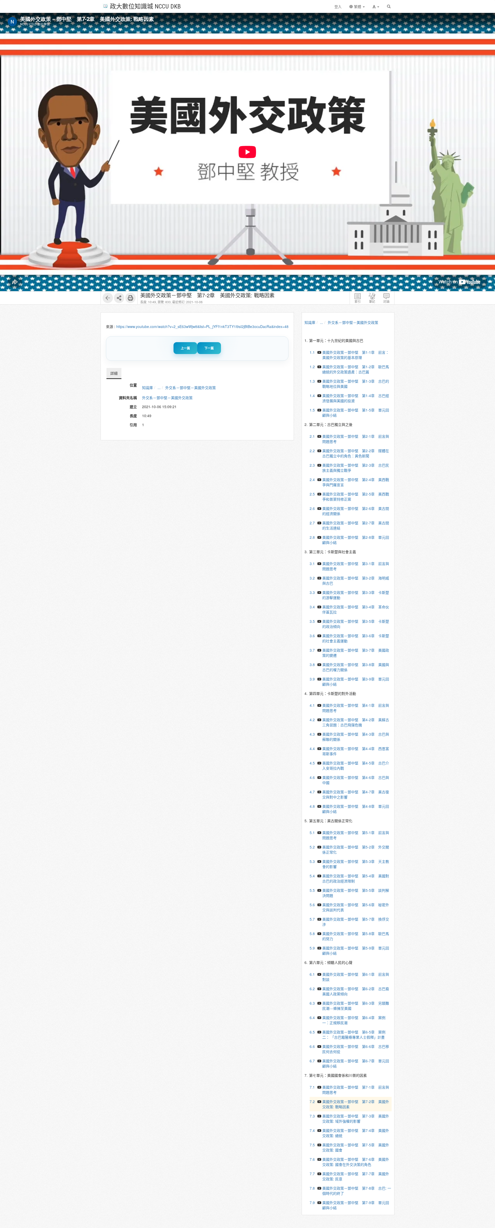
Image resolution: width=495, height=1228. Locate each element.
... (159, 387)
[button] (376, 6)
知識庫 (147, 387)
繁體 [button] (357, 6)
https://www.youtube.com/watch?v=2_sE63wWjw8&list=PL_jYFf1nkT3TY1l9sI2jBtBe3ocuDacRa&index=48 (202, 326)
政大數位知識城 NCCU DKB (145, 6)
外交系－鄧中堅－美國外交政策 (190, 387)
